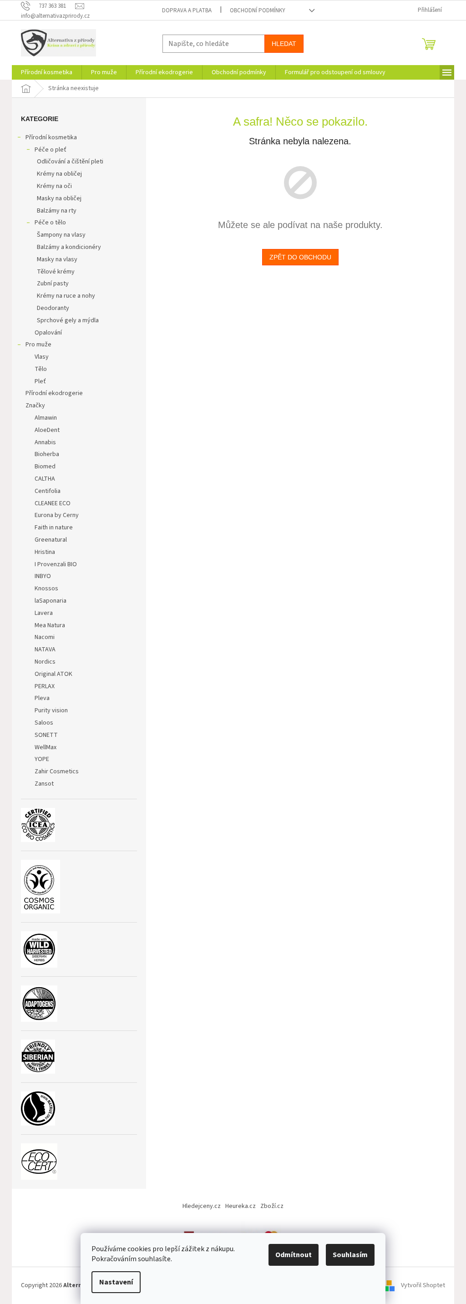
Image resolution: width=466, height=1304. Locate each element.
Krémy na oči (54, 186)
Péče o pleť (50, 149)
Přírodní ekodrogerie (54, 393)
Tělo (41, 369)
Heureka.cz (240, 1206)
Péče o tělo (50, 222)
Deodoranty (53, 308)
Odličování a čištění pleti (70, 161)
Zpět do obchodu (300, 257)
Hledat (284, 43)
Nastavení (116, 1282)
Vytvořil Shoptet (423, 1285)
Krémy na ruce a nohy (66, 295)
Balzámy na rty (56, 210)
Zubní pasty (53, 283)
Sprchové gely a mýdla (68, 320)
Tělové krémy (56, 271)
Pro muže (38, 344)
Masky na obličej (59, 198)
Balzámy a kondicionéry (69, 247)
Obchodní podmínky (257, 10)
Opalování (48, 332)
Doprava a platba (187, 10)
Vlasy (42, 356)
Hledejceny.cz (201, 1206)
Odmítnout (293, 1255)
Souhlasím (350, 1255)
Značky (35, 405)
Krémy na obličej (59, 173)
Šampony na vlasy (61, 234)
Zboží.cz (272, 1206)
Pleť (40, 381)
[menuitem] (46, 72)
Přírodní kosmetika (51, 137)
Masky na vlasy (57, 259)
